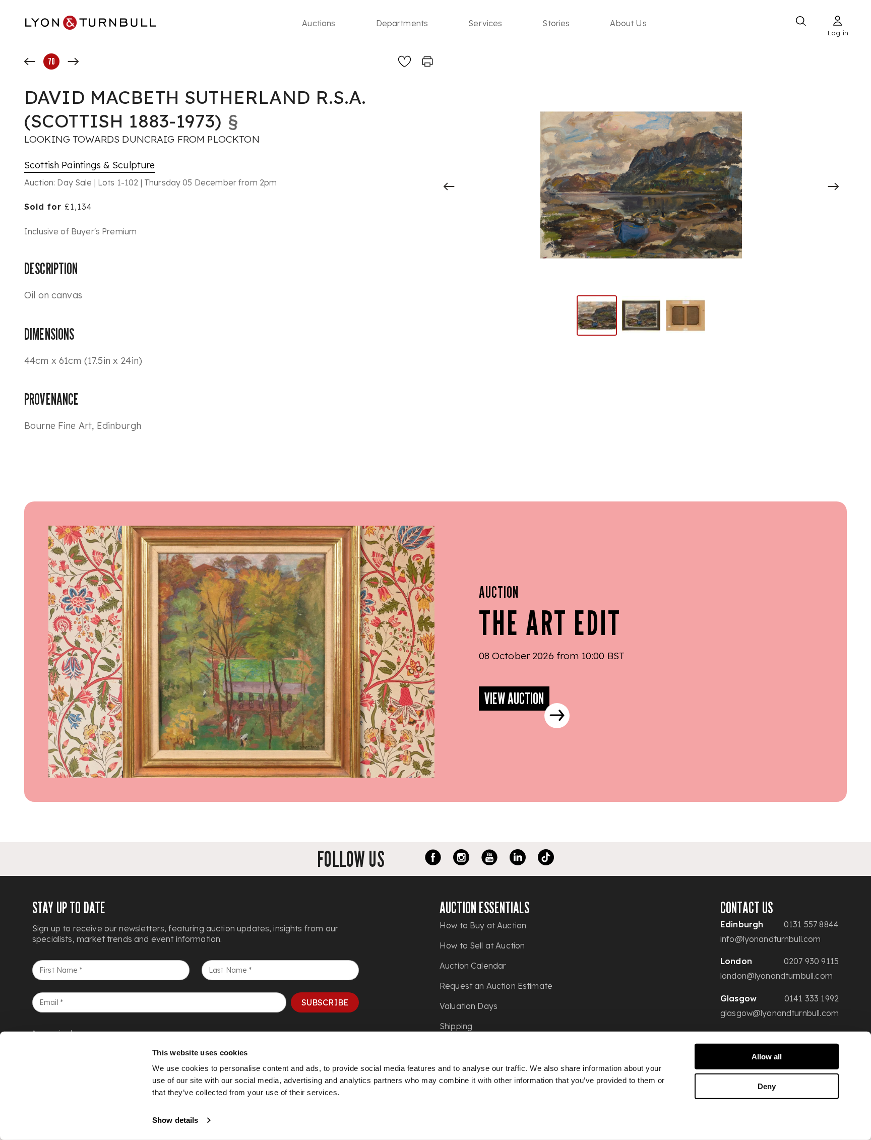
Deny (767, 1086)
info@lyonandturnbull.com (770, 939)
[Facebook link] (433, 858)
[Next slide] (833, 186)
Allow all (767, 1056)
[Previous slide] (449, 186)
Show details (175, 1120)
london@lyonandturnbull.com (776, 976)
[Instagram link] (461, 858)
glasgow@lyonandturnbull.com (779, 1013)
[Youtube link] (489, 858)
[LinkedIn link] (518, 858)
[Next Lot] (73, 61)
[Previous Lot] (29, 61)
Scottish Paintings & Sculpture (89, 165)
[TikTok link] (546, 858)
